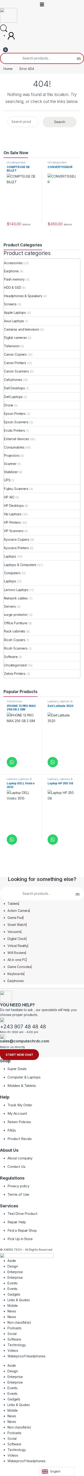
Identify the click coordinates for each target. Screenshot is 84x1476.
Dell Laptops (13, 397)
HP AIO (9, 497)
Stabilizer (11, 472)
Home (8, 69)
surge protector (16, 615)
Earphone (11, 271)
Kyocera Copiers (16, 539)
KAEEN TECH (13, 1249)
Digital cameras (15, 338)
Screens (10, 304)
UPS (7, 480)
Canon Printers (15, 363)
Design (12, 1266)
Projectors (12, 455)
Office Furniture (15, 623)
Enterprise (15, 1272)
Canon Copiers (15, 354)
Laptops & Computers (20, 565)
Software (11, 657)
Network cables (16, 598)
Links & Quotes (18, 1300)
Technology (16, 1345)
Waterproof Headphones (26, 1356)
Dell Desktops (14, 388)
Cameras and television (21, 329)
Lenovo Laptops (16, 590)
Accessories (13, 263)
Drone (8, 405)
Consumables (14, 447)
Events (12, 1283)
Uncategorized (16, 162)
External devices (16, 439)
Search (78, 58)
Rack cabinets (14, 631)
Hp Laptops (12, 514)
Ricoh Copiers (14, 640)
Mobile (12, 1306)
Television (12, 346)
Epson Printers (15, 414)
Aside (11, 1261)
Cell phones (13, 380)
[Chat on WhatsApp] (12, 762)
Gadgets (13, 1294)
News (11, 1311)
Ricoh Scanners (16, 648)
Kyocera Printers (16, 548)
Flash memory (14, 279)
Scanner (10, 464)
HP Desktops (14, 506)
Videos (12, 1350)
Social (12, 1334)
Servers (10, 606)
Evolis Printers (14, 430)
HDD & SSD (12, 287)
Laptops (10, 556)
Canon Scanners (16, 371)
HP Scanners (13, 531)
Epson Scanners (16, 422)
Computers (12, 573)
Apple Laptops (15, 312)
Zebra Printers (14, 674)
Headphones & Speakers (23, 296)
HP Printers (12, 522)
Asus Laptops (14, 321)
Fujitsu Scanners (16, 489)
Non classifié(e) (19, 1322)
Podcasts (14, 1328)
